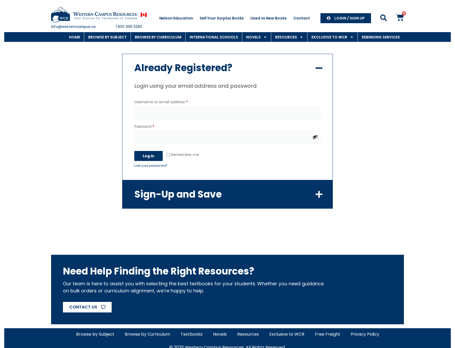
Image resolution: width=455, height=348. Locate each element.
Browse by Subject (107, 37)
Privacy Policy (365, 334)
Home (74, 37)
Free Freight (327, 334)
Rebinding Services (381, 37)
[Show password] (315, 137)
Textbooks (191, 334)
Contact (301, 18)
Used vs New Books (268, 18)
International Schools (214, 37)
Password (152, 126)
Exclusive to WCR (329, 37)
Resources (286, 37)
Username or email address (169, 101)
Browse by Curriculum (158, 37)
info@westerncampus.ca (73, 26)
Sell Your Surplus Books (222, 18)
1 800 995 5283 (129, 26)
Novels (253, 37)
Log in (148, 156)
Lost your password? (150, 165)
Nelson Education (176, 18)
